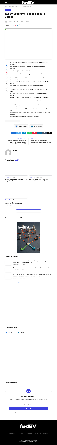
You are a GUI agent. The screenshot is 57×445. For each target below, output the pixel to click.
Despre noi (12, 433)
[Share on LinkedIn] (17, 25)
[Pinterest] (6, 73)
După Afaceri (8, 177)
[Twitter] (6, 80)
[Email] (6, 83)
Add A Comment (28, 210)
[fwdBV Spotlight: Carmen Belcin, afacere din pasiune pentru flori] (16, 191)
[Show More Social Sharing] (20, 25)
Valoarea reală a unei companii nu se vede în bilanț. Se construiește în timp (32, 267)
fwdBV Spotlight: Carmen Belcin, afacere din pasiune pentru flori (14, 202)
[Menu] (6, 2)
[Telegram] (6, 87)
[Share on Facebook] (11, 25)
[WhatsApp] (6, 76)
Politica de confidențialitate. (36, 412)
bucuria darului (9, 120)
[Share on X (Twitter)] (13, 25)
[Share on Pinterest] (15, 25)
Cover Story (32, 177)
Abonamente (20, 433)
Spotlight (8, 10)
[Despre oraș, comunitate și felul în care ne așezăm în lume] (16, 169)
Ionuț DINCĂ (39, 177)
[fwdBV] (28, 2)
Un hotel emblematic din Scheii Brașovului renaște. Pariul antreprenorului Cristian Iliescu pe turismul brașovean (32, 261)
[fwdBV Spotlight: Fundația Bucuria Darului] (28, 43)
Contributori (38, 433)
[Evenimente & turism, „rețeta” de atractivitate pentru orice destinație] (40, 169)
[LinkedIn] (6, 69)
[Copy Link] (6, 90)
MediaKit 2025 (29, 433)
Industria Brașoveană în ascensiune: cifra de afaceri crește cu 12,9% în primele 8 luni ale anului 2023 (17, 142)
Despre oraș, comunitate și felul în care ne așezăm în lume (16, 180)
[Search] (51, 2)
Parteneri (45, 433)
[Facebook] (6, 66)
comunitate (16, 120)
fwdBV (10, 21)
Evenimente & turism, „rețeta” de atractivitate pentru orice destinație (39, 180)
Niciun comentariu (31, 21)
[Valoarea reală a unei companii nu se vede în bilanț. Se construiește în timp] (8, 269)
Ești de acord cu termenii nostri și (29, 412)
